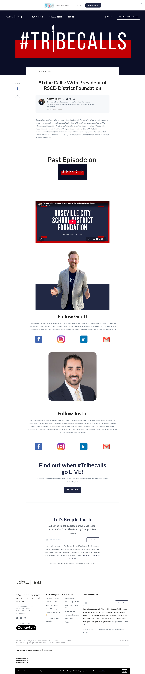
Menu (109, 17)
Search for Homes (52, 605)
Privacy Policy (124, 641)
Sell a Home (55, 17)
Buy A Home (38, 17)
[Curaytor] (26, 629)
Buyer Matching (51, 609)
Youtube (67, 622)
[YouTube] (21, 618)
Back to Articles (44, 71)
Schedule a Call (70, 611)
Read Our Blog (70, 598)
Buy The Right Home (72, 602)
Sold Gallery (69, 618)
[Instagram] (25, 618)
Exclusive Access (51, 602)
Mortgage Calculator (72, 615)
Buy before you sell (52, 598)
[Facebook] (17, 618)
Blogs (71, 17)
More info (102, 671)
